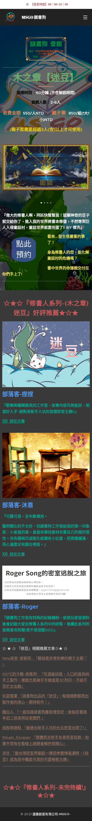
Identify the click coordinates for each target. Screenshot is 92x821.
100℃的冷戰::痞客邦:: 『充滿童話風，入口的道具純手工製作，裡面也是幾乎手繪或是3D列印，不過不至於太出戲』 (45, 680)
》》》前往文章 (13, 421)
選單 (85, 17)
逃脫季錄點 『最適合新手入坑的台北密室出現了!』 (45, 727)
